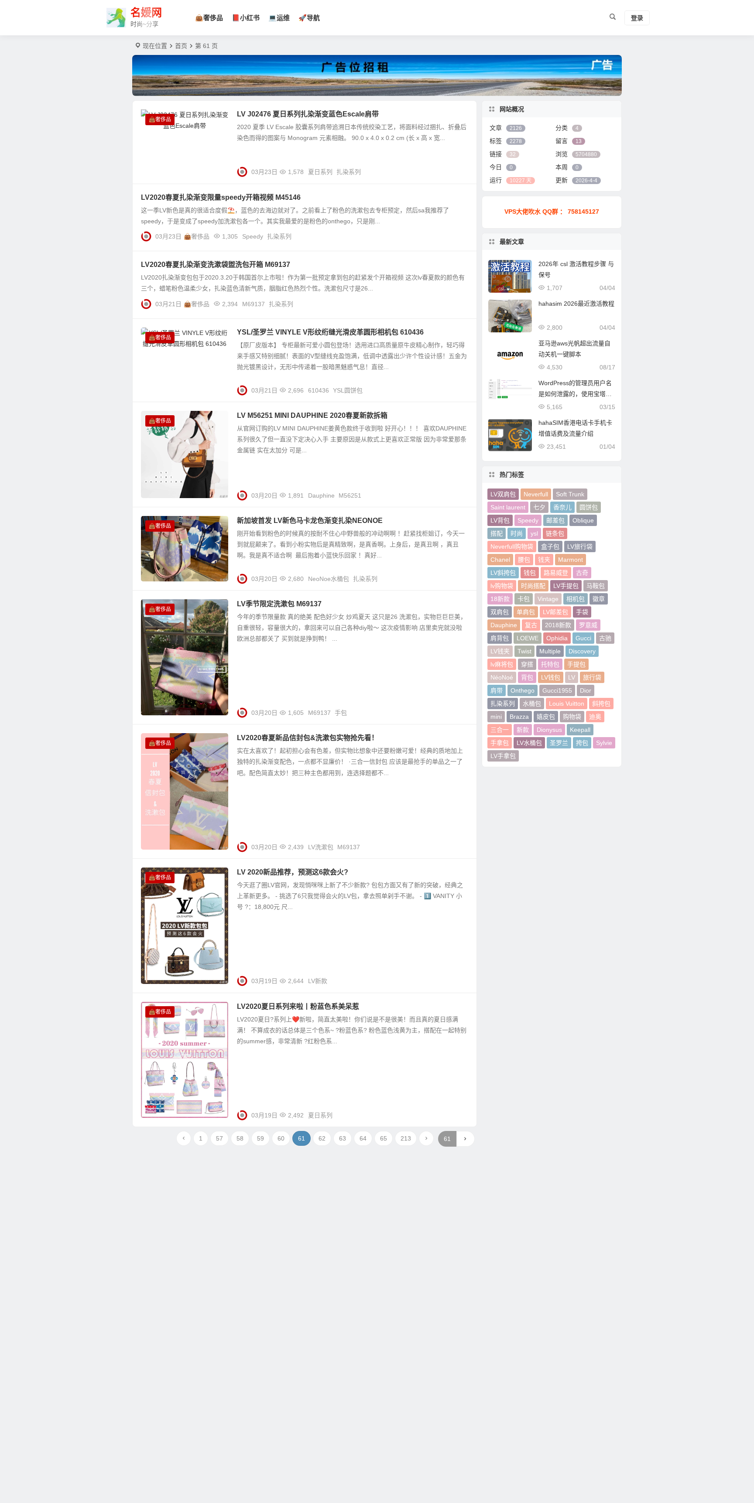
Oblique (583, 520)
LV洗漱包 (320, 847)
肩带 (496, 690)
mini (496, 716)
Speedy (252, 236)
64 (363, 1138)
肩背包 (499, 638)
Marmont (570, 559)
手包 (341, 712)
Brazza (519, 716)
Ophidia (557, 638)
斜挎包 (601, 703)
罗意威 (588, 625)
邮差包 (555, 520)
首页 (181, 45)
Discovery (582, 651)
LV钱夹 (500, 651)
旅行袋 (592, 677)
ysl (534, 533)
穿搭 (527, 664)
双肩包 (499, 611)
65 (383, 1138)
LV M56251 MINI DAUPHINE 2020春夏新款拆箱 (312, 415)
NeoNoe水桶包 (328, 578)
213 (406, 1138)
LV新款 (317, 980)
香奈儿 (562, 507)
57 (219, 1138)
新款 (523, 729)
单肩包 (526, 611)
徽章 (599, 598)
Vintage (548, 598)
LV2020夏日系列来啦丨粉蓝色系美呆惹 (298, 1006)
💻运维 (279, 17)
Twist (524, 651)
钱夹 (544, 559)
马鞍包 (595, 585)
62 (322, 1138)
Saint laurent (507, 507)
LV (571, 677)
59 (260, 1138)
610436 (318, 390)
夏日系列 (320, 171)
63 (342, 1138)
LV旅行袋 (580, 546)
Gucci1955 (557, 690)
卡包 (524, 598)
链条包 (555, 533)
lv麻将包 (501, 664)
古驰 (605, 638)
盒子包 (550, 546)
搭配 (496, 533)
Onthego (523, 690)
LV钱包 (550, 677)
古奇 (582, 572)
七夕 (539, 507)
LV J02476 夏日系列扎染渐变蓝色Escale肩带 (308, 114)
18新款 (500, 598)
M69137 (253, 304)
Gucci (583, 638)
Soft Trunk (570, 494)
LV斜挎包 (503, 572)
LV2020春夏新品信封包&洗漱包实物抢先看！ (307, 737)
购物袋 (572, 716)
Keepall (580, 729)
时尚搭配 (533, 585)
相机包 (575, 598)
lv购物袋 (501, 585)
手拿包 (499, 742)
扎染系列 (348, 171)
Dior (585, 690)
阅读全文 (460, 168)
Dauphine (321, 495)
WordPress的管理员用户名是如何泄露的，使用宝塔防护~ (575, 393)
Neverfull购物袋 (511, 546)
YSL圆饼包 (348, 390)
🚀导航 (309, 17)
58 (239, 1138)
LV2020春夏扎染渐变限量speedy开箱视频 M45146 (221, 197)
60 (281, 1138)
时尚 (517, 533)
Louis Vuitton (566, 703)
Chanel (500, 559)
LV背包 (500, 520)
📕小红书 (246, 17)
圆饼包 (588, 507)
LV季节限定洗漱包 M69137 (279, 604)
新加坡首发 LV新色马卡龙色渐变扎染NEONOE (310, 520)
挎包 (582, 742)
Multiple (550, 651)
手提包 (576, 664)
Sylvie (604, 742)
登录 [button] (637, 17)
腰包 (524, 559)
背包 (527, 677)
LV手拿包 (503, 755)
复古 (531, 625)
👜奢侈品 (209, 17)
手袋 (582, 611)
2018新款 (558, 625)
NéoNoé (501, 677)
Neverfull (536, 494)
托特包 (550, 664)
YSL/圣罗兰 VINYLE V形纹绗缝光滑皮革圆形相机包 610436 (330, 332)
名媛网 (146, 12)
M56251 (350, 495)
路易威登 (556, 572)
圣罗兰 (559, 742)
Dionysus (549, 729)
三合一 (499, 729)
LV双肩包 (503, 494)
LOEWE (527, 638)
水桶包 (532, 703)
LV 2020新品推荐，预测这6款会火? (292, 872)
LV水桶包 (529, 742)
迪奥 (595, 716)
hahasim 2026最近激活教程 (576, 303)
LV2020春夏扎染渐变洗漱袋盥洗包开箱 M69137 (215, 264)
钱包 (530, 572)
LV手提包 (566, 585)
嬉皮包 (546, 716)
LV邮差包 (555, 611)
